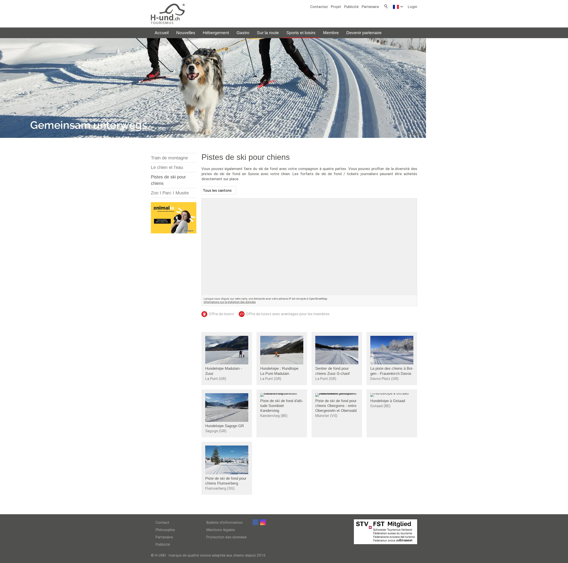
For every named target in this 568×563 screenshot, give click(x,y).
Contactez (319, 6)
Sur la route (268, 32)
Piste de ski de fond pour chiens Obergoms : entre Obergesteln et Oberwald (336, 406)
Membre (331, 32)
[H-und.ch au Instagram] (263, 522)
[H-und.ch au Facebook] (255, 522)
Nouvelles (185, 32)
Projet (336, 6)
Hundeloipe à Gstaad (387, 401)
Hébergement (216, 32)
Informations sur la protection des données (230, 302)
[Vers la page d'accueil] (168, 14)
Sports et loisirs (301, 32)
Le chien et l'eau (167, 167)
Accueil (162, 32)
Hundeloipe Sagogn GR (224, 426)
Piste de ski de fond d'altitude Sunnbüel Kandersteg (281, 406)
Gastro (243, 32)
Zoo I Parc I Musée (170, 192)
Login (412, 6)
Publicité (351, 6)
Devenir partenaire (364, 32)
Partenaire (370, 6)
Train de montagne (169, 157)
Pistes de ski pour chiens (168, 180)
